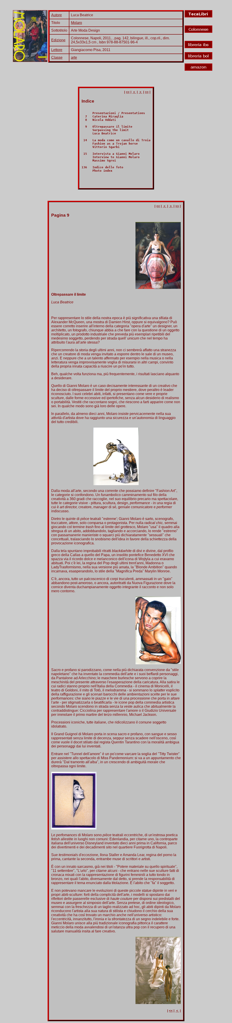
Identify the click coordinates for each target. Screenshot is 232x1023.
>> (147, 92)
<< (128, 92)
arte (74, 57)
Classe (57, 57)
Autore (56, 15)
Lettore (56, 50)
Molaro (76, 23)
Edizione (58, 40)
